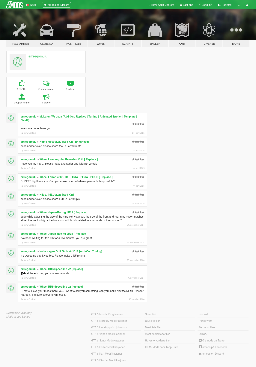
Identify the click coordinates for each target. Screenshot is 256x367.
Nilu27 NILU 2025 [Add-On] (57, 194)
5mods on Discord (213, 353)
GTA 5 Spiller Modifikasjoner (108, 347)
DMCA (203, 334)
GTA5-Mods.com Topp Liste (161, 347)
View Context (30, 132)
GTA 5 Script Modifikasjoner (107, 340)
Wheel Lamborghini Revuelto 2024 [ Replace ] (69, 159)
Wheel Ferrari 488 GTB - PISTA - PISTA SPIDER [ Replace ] (76, 177)
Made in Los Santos (18, 316)
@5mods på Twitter (213, 340)
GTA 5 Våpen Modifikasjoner (108, 334)
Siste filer (150, 314)
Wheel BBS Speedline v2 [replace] (61, 269)
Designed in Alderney (19, 313)
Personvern (206, 321)
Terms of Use (207, 327)
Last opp (187, 5)
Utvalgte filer (152, 321)
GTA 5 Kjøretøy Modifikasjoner (109, 321)
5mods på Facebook (214, 347)
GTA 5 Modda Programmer (107, 314)
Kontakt (203, 314)
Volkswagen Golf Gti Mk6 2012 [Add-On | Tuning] (71, 251)
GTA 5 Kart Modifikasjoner (106, 353)
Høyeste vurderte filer (158, 340)
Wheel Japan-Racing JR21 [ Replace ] (64, 212)
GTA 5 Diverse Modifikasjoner (108, 360)
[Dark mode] (239, 4)
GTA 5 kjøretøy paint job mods (109, 327)
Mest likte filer (153, 327)
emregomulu (37, 56)
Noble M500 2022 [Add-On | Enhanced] (64, 141)
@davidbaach (29, 273)
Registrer (226, 5)
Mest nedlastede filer (157, 334)
